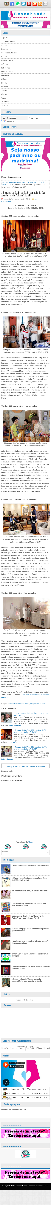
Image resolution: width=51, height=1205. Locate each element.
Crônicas (4, 64)
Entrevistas (5, 68)
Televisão (5, 102)
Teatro (3, 98)
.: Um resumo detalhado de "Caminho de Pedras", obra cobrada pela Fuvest (28, 917)
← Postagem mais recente (14, 767)
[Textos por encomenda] (25, 27)
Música (4, 79)
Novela (4, 83)
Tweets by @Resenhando (25, 1000)
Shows (4, 94)
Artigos (4, 45)
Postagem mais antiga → (37, 767)
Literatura (5, 75)
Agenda (4, 38)
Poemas (4, 87)
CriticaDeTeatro (7, 60)
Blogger (31, 842)
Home (4, 182)
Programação (39, 182)
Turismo (4, 105)
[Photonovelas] (25, 848)
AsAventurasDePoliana (18, 182)
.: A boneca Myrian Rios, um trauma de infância (30, 891)
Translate (10, 121)
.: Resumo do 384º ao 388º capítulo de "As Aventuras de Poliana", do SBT (23, 194)
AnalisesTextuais (8, 42)
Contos (4, 57)
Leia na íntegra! (15, 725)
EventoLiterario (7, 72)
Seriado (4, 90)
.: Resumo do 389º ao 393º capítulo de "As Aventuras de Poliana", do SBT (30, 748)
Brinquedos (5, 49)
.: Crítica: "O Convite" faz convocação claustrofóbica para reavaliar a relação (27, 980)
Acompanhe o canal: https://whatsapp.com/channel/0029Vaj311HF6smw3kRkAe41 (25, 1048)
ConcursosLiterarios (9, 53)
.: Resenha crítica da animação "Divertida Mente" (31, 865)
